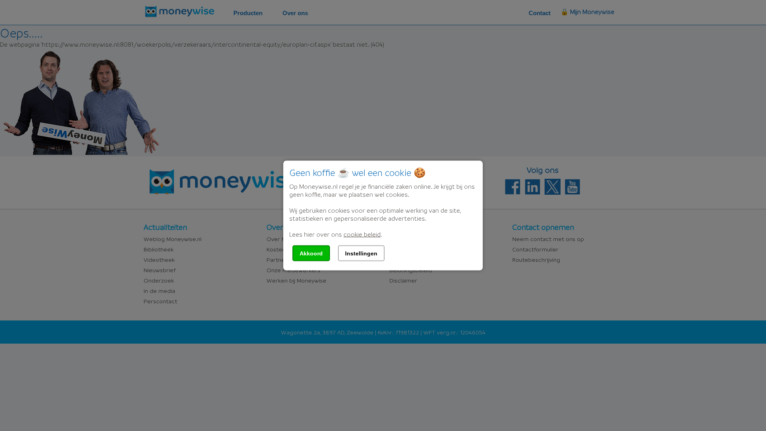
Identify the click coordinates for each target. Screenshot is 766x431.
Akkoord (311, 253)
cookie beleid (362, 234)
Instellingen (361, 253)
